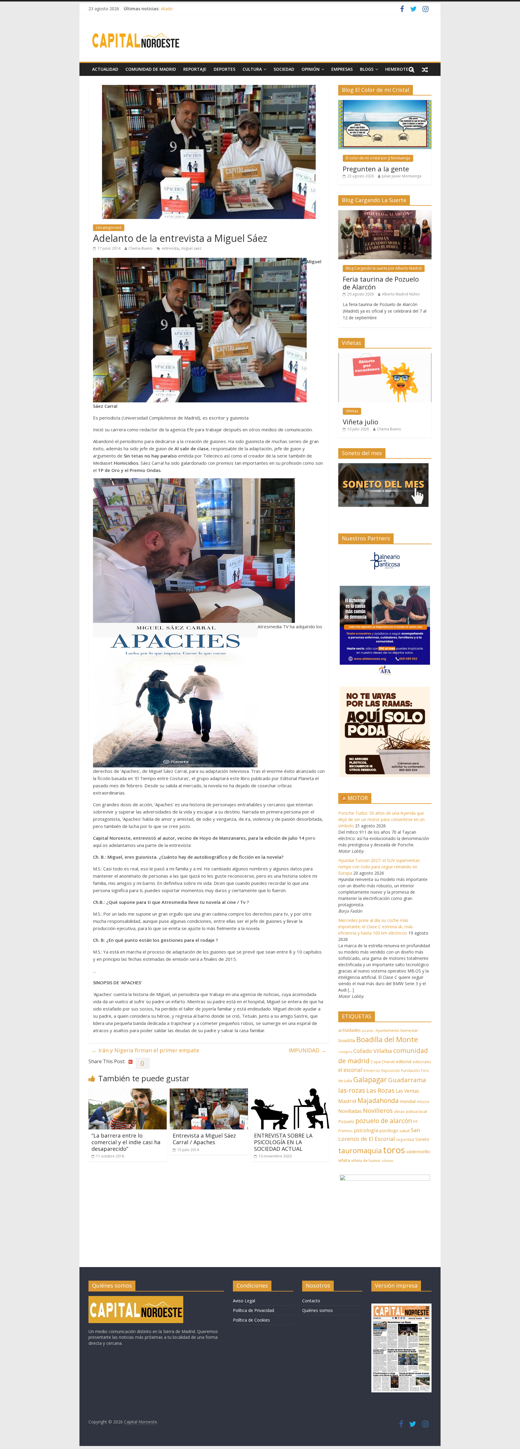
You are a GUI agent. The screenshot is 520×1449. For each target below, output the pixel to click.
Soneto (422, 1139)
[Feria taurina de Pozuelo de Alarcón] (385, 213)
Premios (345, 1130)
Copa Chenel (383, 1061)
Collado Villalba (372, 1050)
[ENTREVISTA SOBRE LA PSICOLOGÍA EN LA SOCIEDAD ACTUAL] (290, 1092)
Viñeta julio (360, 421)
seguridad (405, 1139)
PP (415, 1121)
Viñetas (352, 411)
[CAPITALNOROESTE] (135, 1299)
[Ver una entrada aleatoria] (425, 69)
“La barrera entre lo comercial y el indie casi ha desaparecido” (125, 1142)
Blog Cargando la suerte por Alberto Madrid (384, 268)
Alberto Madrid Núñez (401, 294)
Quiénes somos (317, 1310)
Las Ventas (407, 1091)
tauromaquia (360, 1150)
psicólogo (388, 1130)
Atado (167, 8)
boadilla (346, 1040)
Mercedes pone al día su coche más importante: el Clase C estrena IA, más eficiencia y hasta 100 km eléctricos (375, 926)
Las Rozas (380, 1090)
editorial (403, 1061)
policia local (416, 1111)
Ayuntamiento (387, 1030)
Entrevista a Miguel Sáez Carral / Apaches (204, 1139)
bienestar (409, 1030)
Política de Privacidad (253, 1310)
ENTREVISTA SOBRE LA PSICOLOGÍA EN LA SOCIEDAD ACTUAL (283, 1142)
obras (399, 1111)
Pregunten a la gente (376, 168)
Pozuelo (346, 1121)
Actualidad (105, 69)
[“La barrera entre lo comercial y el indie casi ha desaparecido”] (127, 1092)
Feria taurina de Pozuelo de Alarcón (381, 282)
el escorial (350, 1069)
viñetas (387, 1160)
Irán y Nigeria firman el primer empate (145, 1050)
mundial (408, 1101)
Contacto (311, 1301)
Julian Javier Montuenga (401, 176)
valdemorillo (418, 1151)
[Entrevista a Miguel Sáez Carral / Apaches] (209, 1092)
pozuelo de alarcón (383, 1120)
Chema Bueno (140, 248)
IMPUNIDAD (307, 1050)
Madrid (347, 1101)
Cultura (252, 69)
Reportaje (194, 69)
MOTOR (358, 797)
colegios (345, 1051)
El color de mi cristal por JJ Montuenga (378, 158)
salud (404, 1130)
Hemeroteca (399, 69)
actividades (349, 1030)
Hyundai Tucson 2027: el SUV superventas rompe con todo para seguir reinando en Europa (379, 866)
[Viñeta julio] (385, 356)
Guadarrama (407, 1080)
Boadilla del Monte (387, 1039)
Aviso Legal (244, 1301)
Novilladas (350, 1111)
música (423, 1101)
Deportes (224, 69)
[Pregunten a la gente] (385, 103)
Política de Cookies (251, 1320)
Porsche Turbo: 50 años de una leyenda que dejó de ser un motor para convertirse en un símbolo (381, 819)
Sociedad (284, 69)
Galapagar (370, 1079)
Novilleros (378, 1110)
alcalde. (368, 1031)
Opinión (311, 69)
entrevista (170, 248)
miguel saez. (191, 248)
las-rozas (351, 1090)
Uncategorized (108, 227)
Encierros (372, 1070)
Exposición (390, 1070)
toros (394, 1150)
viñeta (344, 1160)
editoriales (422, 1061)
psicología (366, 1130)
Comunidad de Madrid (150, 69)
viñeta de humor (366, 1160)
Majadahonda (378, 1100)
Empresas (342, 69)
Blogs (366, 69)
